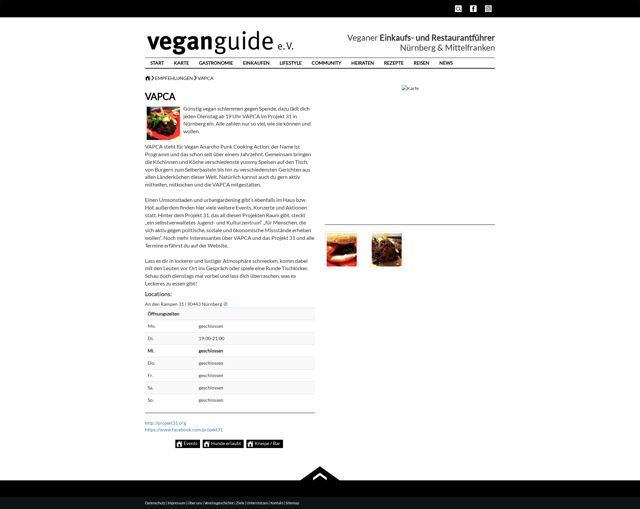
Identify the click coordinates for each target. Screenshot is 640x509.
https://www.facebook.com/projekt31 (184, 429)
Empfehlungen (174, 78)
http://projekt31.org (165, 423)
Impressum (176, 503)
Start (157, 63)
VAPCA (206, 78)
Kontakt (276, 503)
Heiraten (362, 63)
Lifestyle (291, 63)
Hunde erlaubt (225, 443)
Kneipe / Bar (267, 443)
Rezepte (394, 63)
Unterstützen (257, 503)
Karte (181, 63)
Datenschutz (155, 503)
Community (326, 63)
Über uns (195, 503)
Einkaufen (256, 63)
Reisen (421, 63)
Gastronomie (216, 63)
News (446, 63)
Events (190, 443)
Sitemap (292, 503)
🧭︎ (225, 304)
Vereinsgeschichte (219, 503)
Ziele (240, 503)
